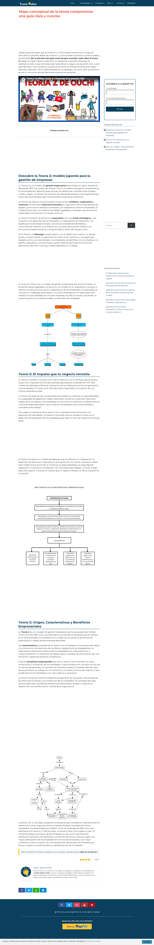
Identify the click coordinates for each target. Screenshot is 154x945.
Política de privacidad (64, 912)
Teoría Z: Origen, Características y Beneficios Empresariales (120, 148)
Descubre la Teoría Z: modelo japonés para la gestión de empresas (118, 132)
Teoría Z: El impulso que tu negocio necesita (117, 141)
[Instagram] (76, 905)
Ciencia (119, 3)
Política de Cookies (81, 912)
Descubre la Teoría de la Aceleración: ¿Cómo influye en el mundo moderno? (119, 309)
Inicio (72, 3)
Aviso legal (94, 912)
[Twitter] (69, 905)
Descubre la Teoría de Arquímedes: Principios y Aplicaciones (121, 301)
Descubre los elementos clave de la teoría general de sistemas (121, 284)
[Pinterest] (92, 905)
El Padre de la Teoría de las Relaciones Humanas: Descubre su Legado (120, 276)
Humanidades (85, 3)
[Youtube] (84, 905)
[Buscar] (131, 225)
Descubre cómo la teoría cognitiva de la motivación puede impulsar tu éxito (120, 292)
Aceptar (147, 942)
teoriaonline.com (27, 881)
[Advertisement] (59, 35)
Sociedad (98, 3)
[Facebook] (61, 905)
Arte (109, 3)
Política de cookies (93, 941)
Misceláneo (131, 3)
